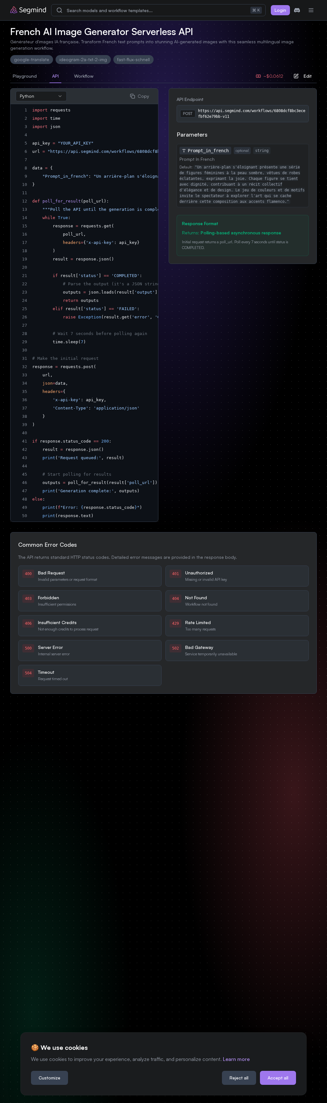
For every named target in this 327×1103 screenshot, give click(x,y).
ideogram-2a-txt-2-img (83, 59)
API (55, 76)
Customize (49, 1077)
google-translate (31, 59)
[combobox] (41, 96)
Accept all (278, 1077)
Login (280, 10)
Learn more (236, 1059)
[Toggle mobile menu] (311, 10)
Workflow (84, 76)
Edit (308, 76)
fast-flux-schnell (133, 59)
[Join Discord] (297, 10)
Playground (25, 76)
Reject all (239, 1077)
